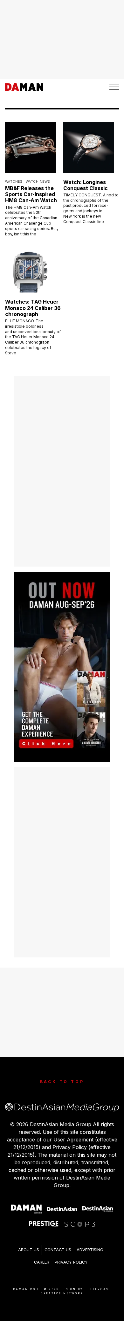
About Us (28, 1249)
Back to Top (62, 1081)
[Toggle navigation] (114, 87)
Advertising (90, 1249)
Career (41, 1262)
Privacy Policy (71, 1262)
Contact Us (58, 1249)
